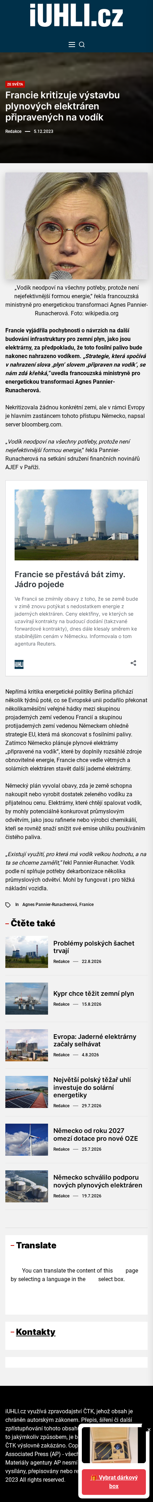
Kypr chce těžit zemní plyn (93, 993)
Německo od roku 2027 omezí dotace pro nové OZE (95, 1134)
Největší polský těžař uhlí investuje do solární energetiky (92, 1087)
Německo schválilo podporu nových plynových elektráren (97, 1181)
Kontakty (36, 1332)
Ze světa (15, 84)
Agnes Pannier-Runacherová (49, 904)
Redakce (13, 131)
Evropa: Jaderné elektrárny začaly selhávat (94, 1040)
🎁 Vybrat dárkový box (114, 1482)
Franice (86, 904)
